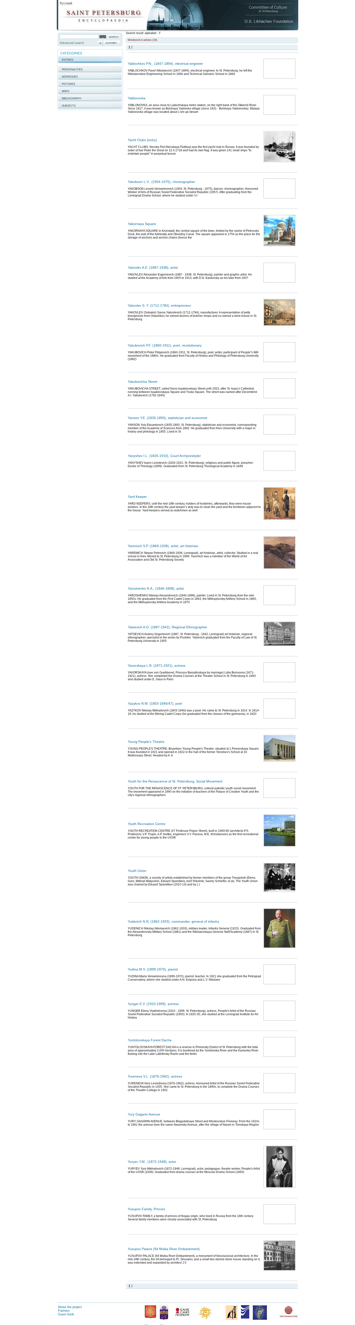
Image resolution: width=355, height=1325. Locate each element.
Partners (64, 1310)
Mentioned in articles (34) (142, 39)
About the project (70, 1307)
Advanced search (72, 43)
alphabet (111, 43)
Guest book (66, 1314)
